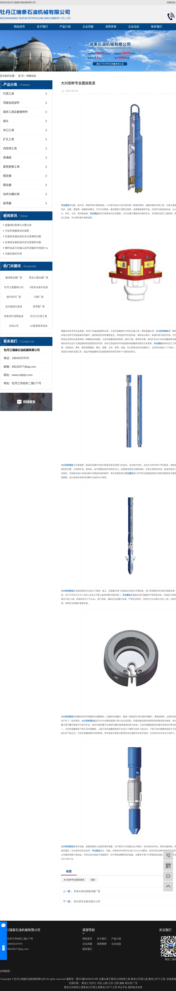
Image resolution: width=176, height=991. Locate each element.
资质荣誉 (110, 26)
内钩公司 (14, 325)
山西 (105, 983)
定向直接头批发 (13, 306)
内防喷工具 (10, 148)
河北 (99, 983)
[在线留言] (168, 876)
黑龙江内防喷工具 (120, 979)
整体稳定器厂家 (13, 277)
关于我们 (42, 26)
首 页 (21, 75)
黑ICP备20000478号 (87, 979)
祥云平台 (122, 987)
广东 (135, 983)
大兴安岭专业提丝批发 (74, 880)
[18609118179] (168, 855)
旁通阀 (7, 157)
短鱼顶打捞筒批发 (13, 316)
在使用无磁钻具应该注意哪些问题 (23, 236)
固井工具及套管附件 (15, 111)
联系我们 (156, 26)
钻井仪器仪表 (11, 194)
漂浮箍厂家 (39, 306)
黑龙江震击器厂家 (38, 277)
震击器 (7, 184)
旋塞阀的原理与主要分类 (18, 225)
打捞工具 (8, 93)
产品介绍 (65, 26)
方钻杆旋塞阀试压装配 (17, 230)
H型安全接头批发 (38, 287)
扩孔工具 (8, 139)
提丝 (93, 880)
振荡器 (7, 203)
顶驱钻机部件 (11, 102)
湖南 (121, 983)
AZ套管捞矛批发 (38, 325)
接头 (6, 121)
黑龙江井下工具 (156, 979)
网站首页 (19, 26)
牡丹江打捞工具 (38, 316)
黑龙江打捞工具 (139, 979)
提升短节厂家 (14, 296)
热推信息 (171, 2)
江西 (116, 983)
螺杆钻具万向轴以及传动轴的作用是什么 (26, 248)
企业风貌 (88, 26)
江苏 (110, 983)
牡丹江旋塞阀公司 (13, 287)
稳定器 (7, 175)
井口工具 (8, 130)
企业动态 (133, 26)
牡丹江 (93, 983)
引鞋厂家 (38, 296)
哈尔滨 (128, 983)
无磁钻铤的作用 (13, 253)
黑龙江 (85, 983)
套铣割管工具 (11, 166)
